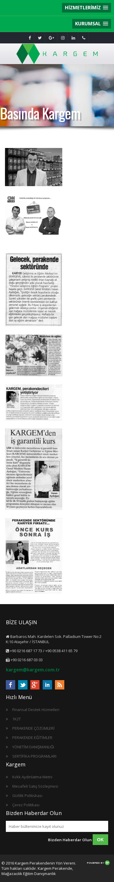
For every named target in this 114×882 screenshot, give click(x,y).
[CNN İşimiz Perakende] (33, 219)
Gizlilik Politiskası (27, 795)
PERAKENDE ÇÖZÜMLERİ (33, 728)
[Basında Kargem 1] (33, 470)
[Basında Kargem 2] (33, 403)
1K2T (16, 719)
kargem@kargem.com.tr (33, 670)
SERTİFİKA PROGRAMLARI (34, 756)
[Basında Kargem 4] (33, 290)
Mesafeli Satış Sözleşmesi (35, 786)
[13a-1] (33, 556)
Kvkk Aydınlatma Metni (32, 776)
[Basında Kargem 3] (33, 356)
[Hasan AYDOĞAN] (33, 167)
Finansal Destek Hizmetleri (35, 709)
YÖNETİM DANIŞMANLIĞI (33, 746)
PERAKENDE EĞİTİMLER (32, 737)
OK (100, 839)
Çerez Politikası (25, 804)
